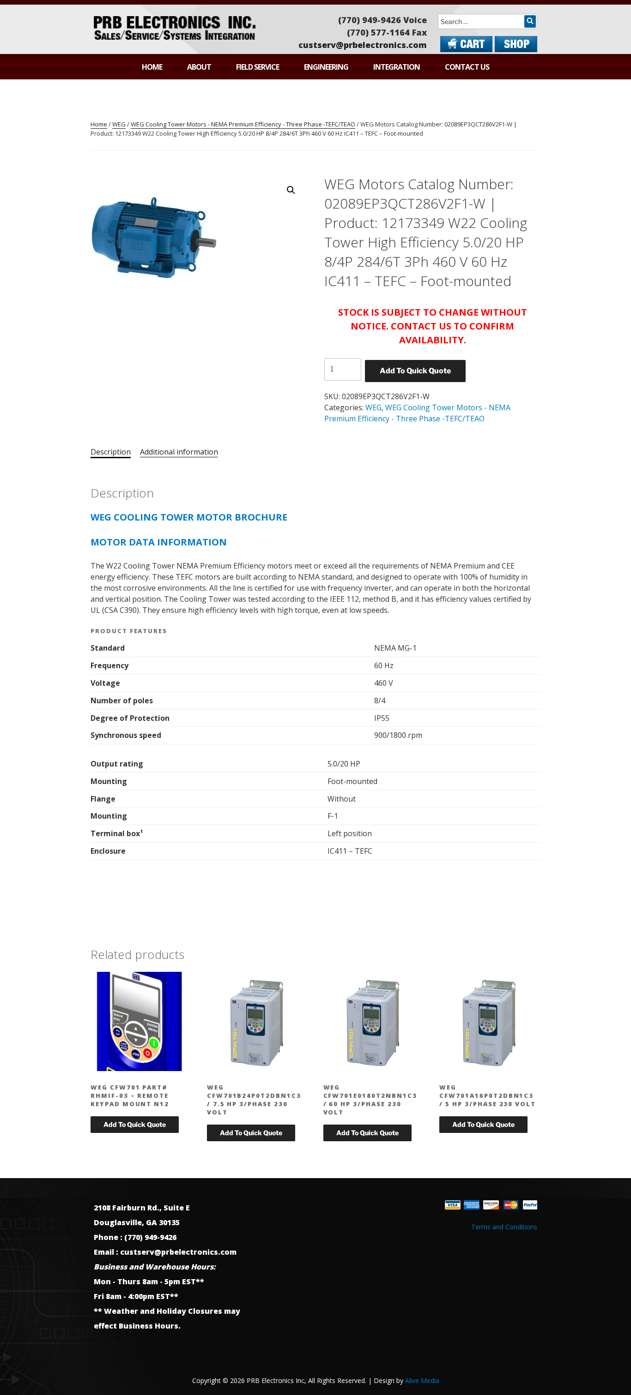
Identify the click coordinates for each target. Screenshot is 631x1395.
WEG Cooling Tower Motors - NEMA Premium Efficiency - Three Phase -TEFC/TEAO (243, 124)
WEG (119, 124)
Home (152, 67)
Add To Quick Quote (415, 370)
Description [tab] (111, 452)
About (199, 67)
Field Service (257, 67)
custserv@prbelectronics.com (362, 44)
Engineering (326, 67)
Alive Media (422, 1380)
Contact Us (467, 67)
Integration (396, 67)
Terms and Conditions (504, 1226)
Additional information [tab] (179, 452)
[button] (291, 190)
